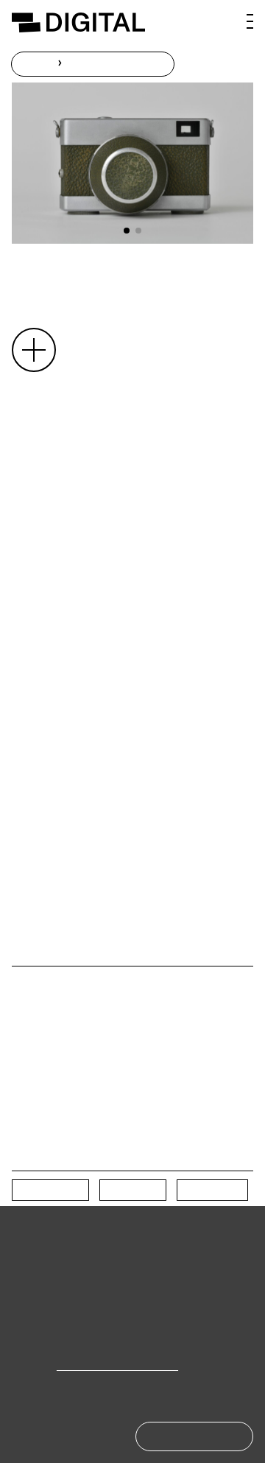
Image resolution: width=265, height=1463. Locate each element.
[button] (127, 231)
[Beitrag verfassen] (34, 350)
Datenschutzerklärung (117, 1365)
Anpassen (92, 1436)
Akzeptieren (194, 1436)
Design (38, 63)
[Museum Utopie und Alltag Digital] (79, 22)
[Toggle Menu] (241, 21)
